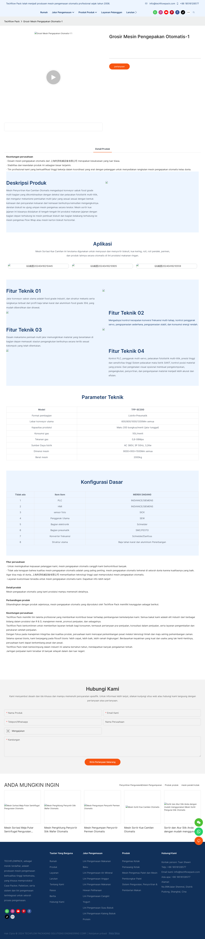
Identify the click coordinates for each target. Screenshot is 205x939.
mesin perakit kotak (190, 785)
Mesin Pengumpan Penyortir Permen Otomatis (101, 829)
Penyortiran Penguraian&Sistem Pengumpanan (140, 785)
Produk (53, 867)
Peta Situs (114, 933)
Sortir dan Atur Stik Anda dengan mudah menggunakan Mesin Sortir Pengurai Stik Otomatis (181, 829)
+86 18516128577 (189, 3)
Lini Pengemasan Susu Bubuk (98, 907)
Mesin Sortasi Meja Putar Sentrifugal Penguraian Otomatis (18, 829)
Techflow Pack (12, 21)
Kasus (53, 890)
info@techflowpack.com (162, 3)
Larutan (54, 878)
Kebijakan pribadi (98, 933)
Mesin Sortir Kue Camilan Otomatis (139, 829)
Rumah (53, 861)
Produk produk (172, 785)
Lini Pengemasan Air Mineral (98, 872)
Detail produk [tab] (102, 148)
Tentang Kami (57, 884)
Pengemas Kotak (131, 861)
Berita (53, 896)
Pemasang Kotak (131, 867)
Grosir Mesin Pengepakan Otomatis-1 (42, 21)
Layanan (54, 872)
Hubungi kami (57, 901)
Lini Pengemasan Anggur (96, 878)
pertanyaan (119, 66)
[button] (136, 12)
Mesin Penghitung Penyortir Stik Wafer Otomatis (60, 829)
